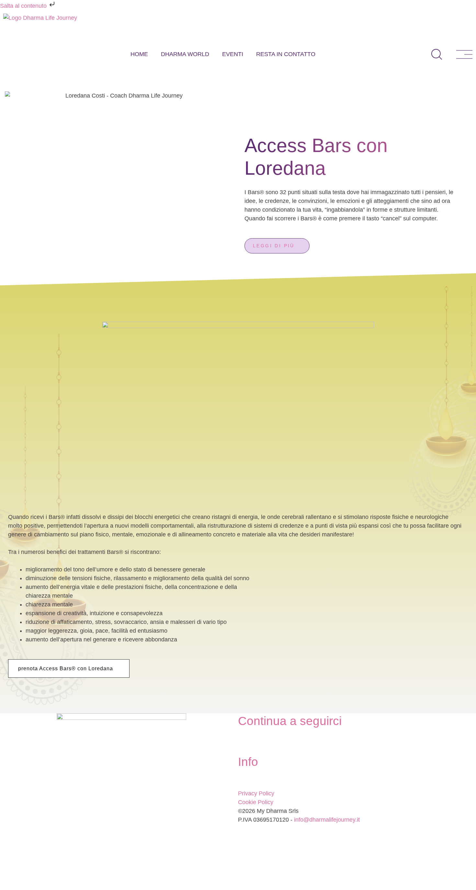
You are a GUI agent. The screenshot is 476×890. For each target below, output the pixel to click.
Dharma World (185, 54)
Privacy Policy (256, 793)
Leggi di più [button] (274, 245)
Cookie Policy (255, 802)
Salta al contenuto (24, 6)
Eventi (232, 54)
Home (139, 54)
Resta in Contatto (285, 54)
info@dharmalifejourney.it (327, 819)
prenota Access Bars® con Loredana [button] (65, 668)
